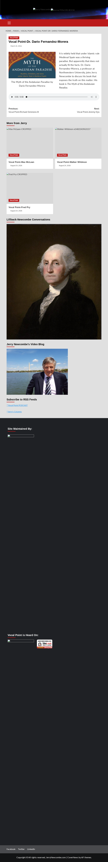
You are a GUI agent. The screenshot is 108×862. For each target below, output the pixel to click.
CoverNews (72, 857)
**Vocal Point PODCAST (17, 405)
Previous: (24, 110)
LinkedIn (31, 849)
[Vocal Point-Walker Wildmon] (78, 143)
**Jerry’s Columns (14, 412)
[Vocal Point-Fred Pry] (30, 188)
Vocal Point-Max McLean (21, 162)
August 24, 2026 (16, 166)
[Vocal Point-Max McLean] (30, 143)
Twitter (21, 849)
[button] (9, 22)
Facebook (11, 849)
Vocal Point (14, 38)
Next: (88, 110)
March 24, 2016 (16, 46)
